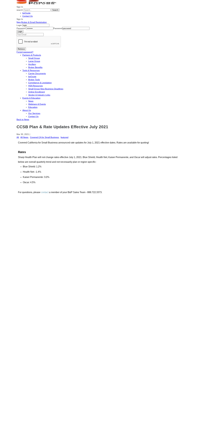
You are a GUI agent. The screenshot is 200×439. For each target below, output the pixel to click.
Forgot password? (25, 52)
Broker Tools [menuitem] (34, 79)
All (18, 137)
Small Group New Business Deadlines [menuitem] (45, 89)
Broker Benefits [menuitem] (35, 67)
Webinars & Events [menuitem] (37, 104)
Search (55, 10)
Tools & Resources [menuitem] (31, 70)
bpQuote (26, 13)
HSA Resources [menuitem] (35, 86)
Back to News (23, 119)
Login (19, 25)
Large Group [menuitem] (34, 61)
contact (44, 192)
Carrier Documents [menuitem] (37, 73)
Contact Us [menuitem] (33, 116)
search (20, 10)
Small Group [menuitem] (34, 58)
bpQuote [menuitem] (32, 76)
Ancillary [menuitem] (32, 64)
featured (64, 137)
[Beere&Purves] (38, 4)
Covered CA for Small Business (44, 137)
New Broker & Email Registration (32, 22)
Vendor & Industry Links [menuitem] (39, 95)
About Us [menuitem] (26, 110)
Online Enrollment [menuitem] (36, 92)
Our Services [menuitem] (34, 113)
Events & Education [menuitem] (31, 98)
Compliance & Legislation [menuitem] (40, 82)
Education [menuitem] (32, 107)
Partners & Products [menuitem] (31, 55)
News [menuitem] (30, 101)
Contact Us (27, 16)
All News (24, 137)
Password (21, 28)
